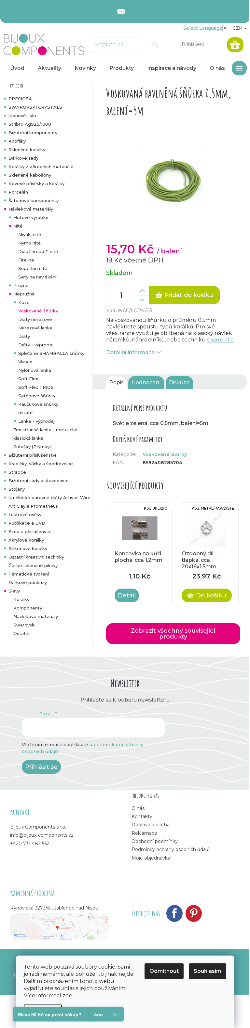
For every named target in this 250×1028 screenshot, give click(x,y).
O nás (138, 808)
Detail (127, 595)
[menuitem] (17, 68)
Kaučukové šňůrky (38, 404)
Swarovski (24, 624)
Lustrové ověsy (24, 514)
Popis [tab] (116, 382)
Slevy (14, 590)
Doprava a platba (151, 825)
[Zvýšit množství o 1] (142, 290)
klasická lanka (28, 438)
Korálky (21, 599)
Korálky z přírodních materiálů (41, 166)
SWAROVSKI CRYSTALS (35, 107)
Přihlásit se (41, 766)
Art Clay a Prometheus (33, 506)
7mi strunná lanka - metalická (45, 429)
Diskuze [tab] (179, 382)
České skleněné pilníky (33, 565)
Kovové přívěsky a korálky (36, 183)
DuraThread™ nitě (38, 251)
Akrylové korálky (26, 540)
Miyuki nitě (29, 234)
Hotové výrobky (30, 217)
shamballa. (221, 340)
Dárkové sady (23, 158)
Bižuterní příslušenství (32, 455)
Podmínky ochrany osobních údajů (171, 849)
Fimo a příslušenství (29, 531)
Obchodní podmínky (155, 841)
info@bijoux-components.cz (42, 835)
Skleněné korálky (26, 149)
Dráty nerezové (35, 319)
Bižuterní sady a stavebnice (38, 480)
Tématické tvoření (28, 574)
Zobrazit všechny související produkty (173, 633)
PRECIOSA (20, 98)
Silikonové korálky (27, 548)
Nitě (17, 226)
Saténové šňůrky (36, 395)
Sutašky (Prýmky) (32, 446)
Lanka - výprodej (36, 421)
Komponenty (27, 607)
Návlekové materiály (30, 209)
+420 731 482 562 (29, 843)
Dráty (24, 336)
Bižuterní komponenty (32, 132)
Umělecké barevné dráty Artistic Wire (49, 497)
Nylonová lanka (34, 370)
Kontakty (142, 816)
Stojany (16, 489)
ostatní (26, 412)
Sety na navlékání (37, 276)
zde (67, 995)
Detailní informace (130, 352)
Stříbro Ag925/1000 (29, 124)
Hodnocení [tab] (146, 382)
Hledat (155, 45)
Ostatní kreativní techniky (36, 557)
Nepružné (24, 293)
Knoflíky (17, 141)
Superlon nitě (32, 268)
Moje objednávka (151, 858)
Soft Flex (28, 378)
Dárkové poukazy (27, 582)
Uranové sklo (22, 115)
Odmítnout (164, 971)
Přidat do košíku (188, 295)
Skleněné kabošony (29, 175)
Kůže (24, 302)
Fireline (26, 259)
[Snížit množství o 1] (142, 300)
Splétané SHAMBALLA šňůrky (51, 353)
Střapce (17, 472)
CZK (237, 28)
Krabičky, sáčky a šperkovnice (40, 463)
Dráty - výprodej (35, 344)
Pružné (21, 285)
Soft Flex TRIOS (36, 387)
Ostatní (21, 633)
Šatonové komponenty (33, 200)
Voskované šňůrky (38, 310)
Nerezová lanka (35, 327)
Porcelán (18, 192)
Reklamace (144, 833)
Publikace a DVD (26, 523)
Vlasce (25, 361)
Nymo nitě (29, 242)
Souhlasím (207, 971)
